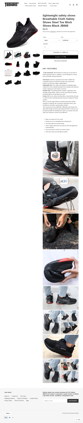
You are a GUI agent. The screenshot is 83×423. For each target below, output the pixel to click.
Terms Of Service (19, 400)
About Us (6, 396)
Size (62, 37)
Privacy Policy (8, 400)
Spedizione (53, 31)
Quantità (45, 44)
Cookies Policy (34, 398)
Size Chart (23, 396)
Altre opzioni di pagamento (60, 60)
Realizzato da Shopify (74, 413)
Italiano (8, 413)
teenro (67, 413)
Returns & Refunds (22, 398)
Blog (27, 400)
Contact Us (15, 396)
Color (44, 37)
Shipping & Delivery (9, 398)
